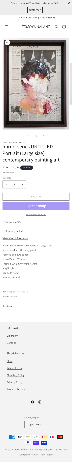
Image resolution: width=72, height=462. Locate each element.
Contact (11, 342)
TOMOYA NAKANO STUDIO (23, 450)
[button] (6, 27)
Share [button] (9, 306)
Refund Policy (14, 368)
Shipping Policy (15, 375)
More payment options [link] (36, 214)
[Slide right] (43, 136)
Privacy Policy (15, 382)
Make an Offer (14, 222)
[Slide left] (28, 136)
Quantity (7, 177)
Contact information (29, 455)
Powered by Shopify (43, 450)
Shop (9, 361)
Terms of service (48, 455)
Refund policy (61, 450)
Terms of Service (16, 389)
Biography (12, 335)
